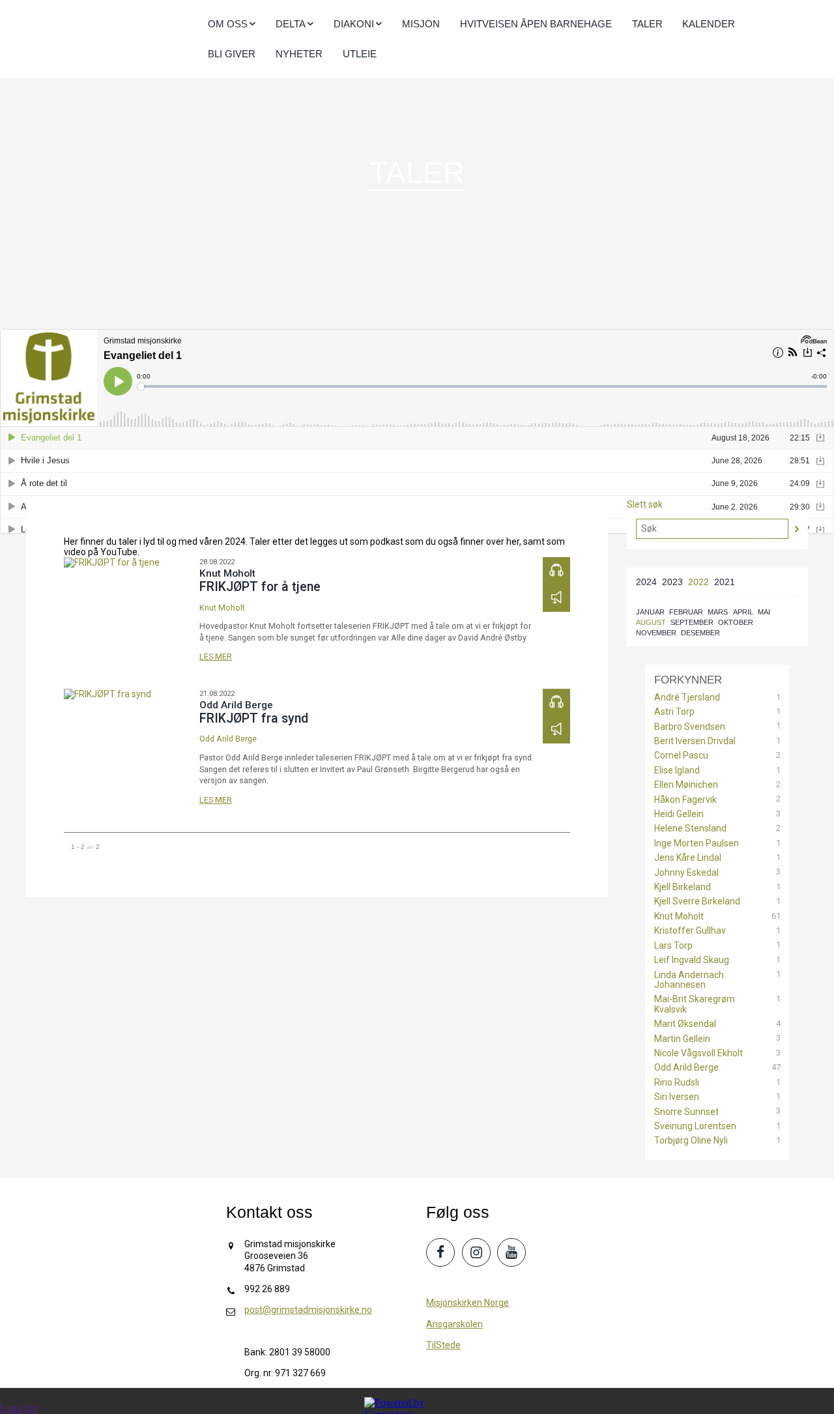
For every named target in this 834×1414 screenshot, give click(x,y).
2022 (698, 582)
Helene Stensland (690, 828)
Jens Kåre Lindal (687, 858)
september (691, 622)
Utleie (360, 53)
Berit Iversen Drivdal (695, 741)
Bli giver (231, 53)
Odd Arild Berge (228, 738)
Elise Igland (677, 770)
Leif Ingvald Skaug (691, 960)
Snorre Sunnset (686, 1112)
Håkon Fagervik (685, 800)
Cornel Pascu (681, 755)
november (656, 633)
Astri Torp (674, 712)
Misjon (421, 23)
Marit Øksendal (685, 1024)
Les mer (215, 656)
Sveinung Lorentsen (695, 1126)
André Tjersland (687, 697)
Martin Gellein (682, 1039)
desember (700, 633)
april (743, 612)
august (651, 622)
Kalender (708, 23)
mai (764, 612)
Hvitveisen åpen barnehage (536, 23)
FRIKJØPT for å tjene (260, 586)
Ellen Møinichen (686, 785)
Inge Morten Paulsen (696, 843)
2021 (724, 582)
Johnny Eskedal (686, 873)
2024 (646, 582)
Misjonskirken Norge (467, 1302)
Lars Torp (673, 946)
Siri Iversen (676, 1097)
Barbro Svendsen (689, 727)
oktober (735, 622)
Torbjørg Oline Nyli (691, 1141)
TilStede (443, 1345)
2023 (672, 582)
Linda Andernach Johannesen (689, 980)
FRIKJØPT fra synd (253, 718)
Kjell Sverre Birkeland (697, 901)
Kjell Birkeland (682, 887)
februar (686, 612)
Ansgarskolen (454, 1324)
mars (718, 612)
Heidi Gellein (679, 814)
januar (650, 612)
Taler (647, 23)
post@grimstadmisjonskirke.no (308, 1310)
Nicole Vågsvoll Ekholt (698, 1053)
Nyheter (299, 53)
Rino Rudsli (676, 1083)
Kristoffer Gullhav (690, 931)
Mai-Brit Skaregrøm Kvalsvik (694, 1004)
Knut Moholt (222, 608)
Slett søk (645, 504)
